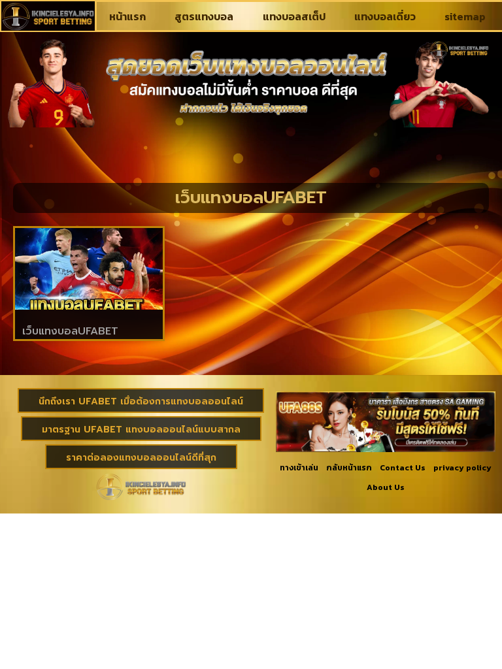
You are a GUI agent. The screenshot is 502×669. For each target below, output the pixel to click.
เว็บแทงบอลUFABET (70, 331)
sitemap (465, 16)
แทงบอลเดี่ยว (385, 16)
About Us (386, 487)
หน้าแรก (127, 16)
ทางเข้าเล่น (299, 468)
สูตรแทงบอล (204, 16)
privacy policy (462, 468)
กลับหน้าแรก (349, 468)
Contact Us (403, 468)
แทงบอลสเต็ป (294, 16)
